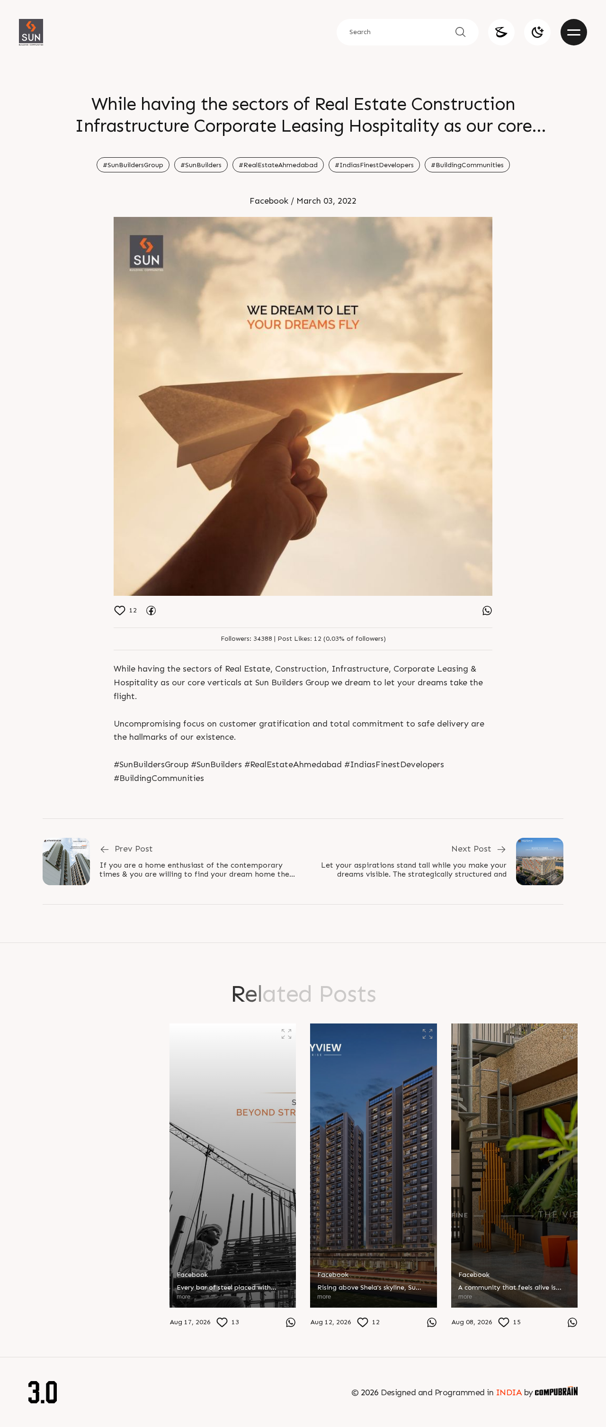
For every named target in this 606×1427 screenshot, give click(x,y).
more (42, 1320)
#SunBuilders (201, 165)
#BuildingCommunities (467, 165)
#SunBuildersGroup (133, 165)
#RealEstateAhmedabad (278, 165)
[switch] (537, 32)
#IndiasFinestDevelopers (374, 165)
